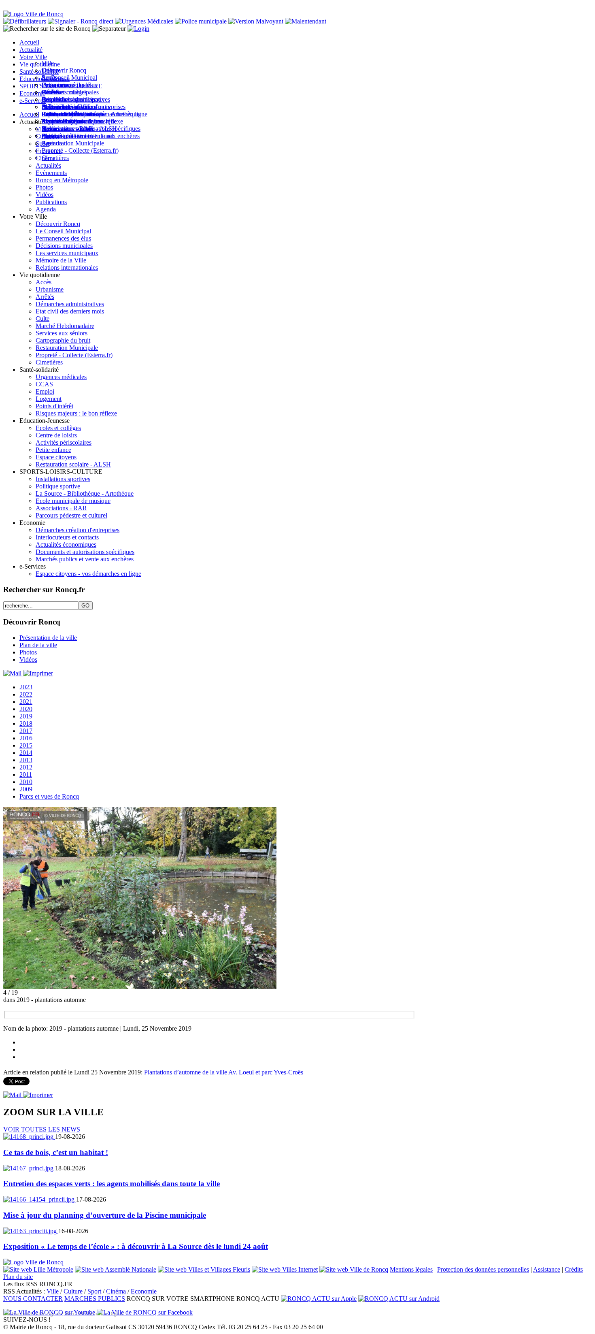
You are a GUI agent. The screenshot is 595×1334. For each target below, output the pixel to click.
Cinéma (116, 1291)
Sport (94, 1291)
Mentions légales (411, 1269)
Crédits (574, 1269)
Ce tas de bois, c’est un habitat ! (55, 1152)
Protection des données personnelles (483, 1269)
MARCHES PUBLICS (94, 1298)
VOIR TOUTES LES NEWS (41, 1129)
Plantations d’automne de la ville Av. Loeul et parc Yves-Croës (223, 1072)
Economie (144, 1291)
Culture (73, 1291)
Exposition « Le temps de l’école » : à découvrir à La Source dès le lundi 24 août (135, 1246)
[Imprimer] (38, 673)
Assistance (546, 1269)
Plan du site (18, 1276)
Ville (53, 1291)
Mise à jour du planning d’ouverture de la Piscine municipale (104, 1215)
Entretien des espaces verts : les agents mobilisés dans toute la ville (111, 1183)
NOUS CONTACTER (33, 1298)
